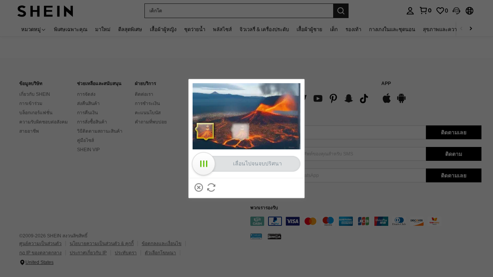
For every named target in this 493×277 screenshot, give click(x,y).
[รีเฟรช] (211, 187)
